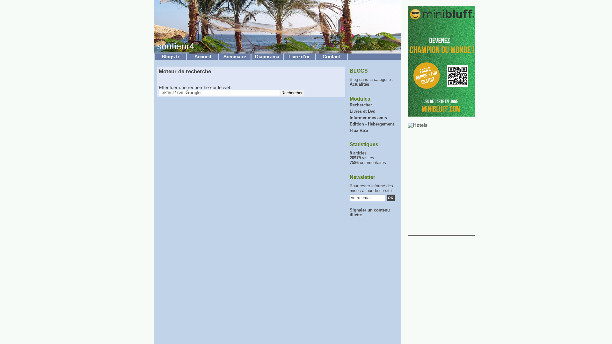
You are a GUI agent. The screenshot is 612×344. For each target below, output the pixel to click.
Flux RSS (359, 130)
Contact (331, 56)
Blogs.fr (170, 56)
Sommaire (234, 56)
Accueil (202, 56)
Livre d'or (299, 56)
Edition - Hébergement (372, 124)
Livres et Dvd (362, 111)
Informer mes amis (368, 117)
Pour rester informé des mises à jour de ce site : (372, 188)
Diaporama (267, 56)
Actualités (359, 84)
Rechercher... (362, 105)
